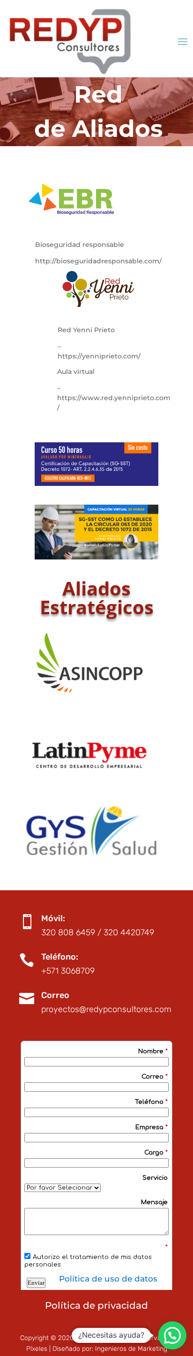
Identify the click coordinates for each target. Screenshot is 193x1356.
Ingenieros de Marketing (131, 1349)
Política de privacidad (96, 1305)
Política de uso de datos (108, 1278)
